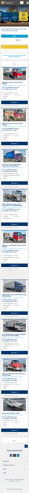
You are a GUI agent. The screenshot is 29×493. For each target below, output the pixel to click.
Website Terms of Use (19, 479)
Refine (14, 36)
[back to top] (26, 446)
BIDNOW (4, 87)
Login (21, 2)
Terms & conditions (9, 479)
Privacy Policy (12, 481)
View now (14, 102)
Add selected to (6, 40)
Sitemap (18, 481)
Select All (3, 34)
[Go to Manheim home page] (7, 2)
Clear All (8, 34)
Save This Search (7, 50)
